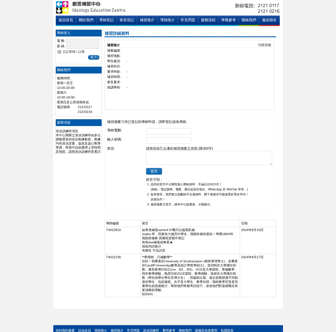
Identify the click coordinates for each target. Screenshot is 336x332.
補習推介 (147, 20)
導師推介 (167, 20)
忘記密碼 (69, 51)
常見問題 (188, 20)
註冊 (81, 51)
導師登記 (106, 20)
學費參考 (228, 20)
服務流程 (208, 20)
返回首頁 (66, 20)
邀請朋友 (269, 20)
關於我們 (86, 20)
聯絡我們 (249, 20)
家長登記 (127, 20)
